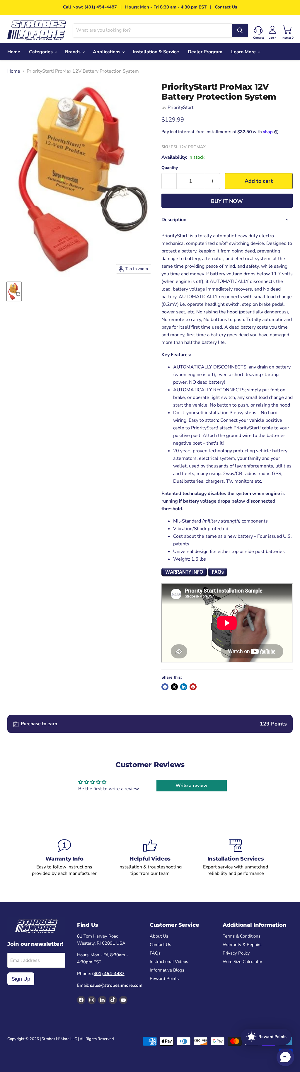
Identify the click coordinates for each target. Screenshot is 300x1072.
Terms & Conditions (241, 936)
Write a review (191, 785)
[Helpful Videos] (150, 858)
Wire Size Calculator (242, 962)
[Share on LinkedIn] (183, 686)
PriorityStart (181, 107)
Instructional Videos (169, 962)
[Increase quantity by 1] (212, 181)
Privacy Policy (236, 953)
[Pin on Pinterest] (193, 686)
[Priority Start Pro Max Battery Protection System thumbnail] (14, 291)
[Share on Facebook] (164, 686)
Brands (73, 52)
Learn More (244, 52)
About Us (159, 936)
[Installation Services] (235, 858)
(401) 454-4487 (100, 7)
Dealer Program (205, 52)
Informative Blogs (167, 970)
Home (13, 52)
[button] (285, 1057)
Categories (41, 52)
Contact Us (226, 7)
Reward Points (164, 978)
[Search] (240, 30)
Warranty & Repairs (242, 945)
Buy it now (227, 201)
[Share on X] (174, 686)
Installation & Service (156, 52)
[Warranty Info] (64, 858)
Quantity (169, 167)
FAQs (155, 953)
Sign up (20, 979)
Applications (107, 52)
